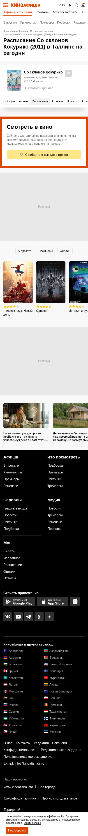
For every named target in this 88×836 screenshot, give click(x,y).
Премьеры (47, 22)
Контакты (23, 743)
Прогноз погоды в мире (59, 798)
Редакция (41, 743)
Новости (9, 515)
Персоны (54, 529)
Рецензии (80, 22)
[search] (76, 5)
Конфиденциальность (20, 750)
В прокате (10, 22)
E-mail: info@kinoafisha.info (23, 763)
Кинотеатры (28, 22)
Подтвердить (17, 830)
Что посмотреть (65, 12)
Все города (47, 787)
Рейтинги (54, 479)
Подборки (63, 22)
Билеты (9, 551)
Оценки (9, 571)
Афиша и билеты (17, 12)
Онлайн (43, 12)
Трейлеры (55, 486)
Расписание (12, 565)
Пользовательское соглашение (27, 756)
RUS (62, 5)
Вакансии (59, 743)
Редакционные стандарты (61, 750)
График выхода (15, 508)
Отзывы (9, 578)
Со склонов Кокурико (43, 72)
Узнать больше (32, 822)
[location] (69, 5)
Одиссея (42, 310)
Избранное (11, 558)
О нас (7, 743)
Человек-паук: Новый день (17, 312)
